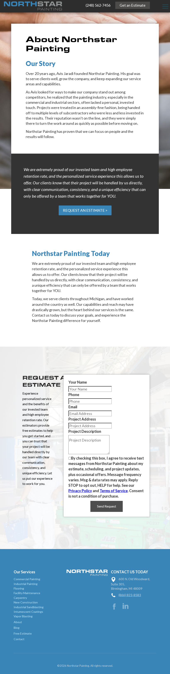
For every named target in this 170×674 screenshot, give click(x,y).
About (18, 622)
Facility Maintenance (27, 593)
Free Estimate (23, 633)
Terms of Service (114, 490)
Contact (19, 639)
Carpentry (20, 597)
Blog (16, 627)
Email (72, 407)
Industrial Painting (26, 584)
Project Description (84, 431)
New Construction (26, 602)
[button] (165, 6)
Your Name (77, 382)
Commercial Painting (27, 579)
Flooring (19, 588)
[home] (31, 5)
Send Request (106, 506)
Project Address (82, 419)
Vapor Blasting (23, 616)
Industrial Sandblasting (29, 607)
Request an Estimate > (85, 210)
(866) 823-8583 (130, 595)
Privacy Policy (80, 490)
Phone (73, 394)
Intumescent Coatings (28, 611)
